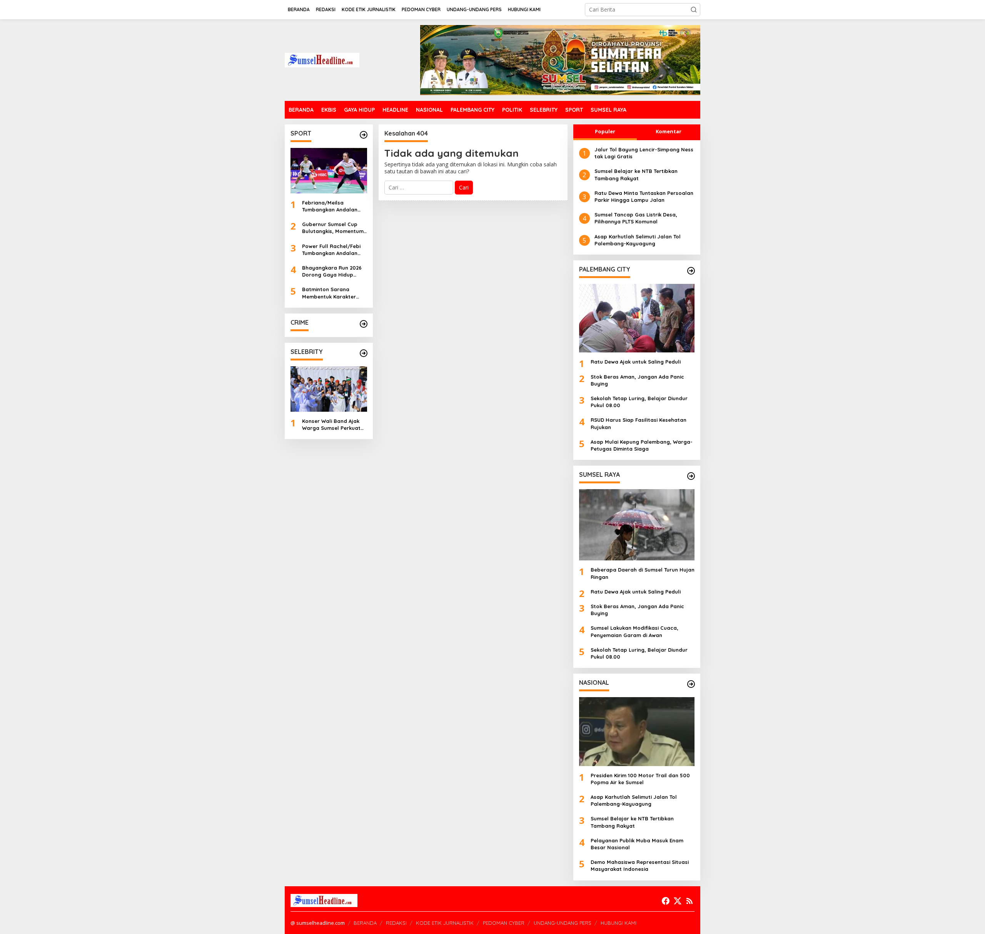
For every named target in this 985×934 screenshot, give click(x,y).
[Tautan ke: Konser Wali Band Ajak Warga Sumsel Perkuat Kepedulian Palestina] (328, 389)
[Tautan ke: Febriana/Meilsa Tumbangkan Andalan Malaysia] (328, 170)
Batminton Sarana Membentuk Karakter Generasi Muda (329, 293)
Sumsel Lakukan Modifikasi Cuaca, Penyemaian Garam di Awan (634, 631)
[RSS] (689, 901)
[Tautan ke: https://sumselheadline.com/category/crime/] (363, 324)
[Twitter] (678, 901)
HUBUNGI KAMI (618, 923)
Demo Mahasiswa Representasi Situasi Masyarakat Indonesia (640, 865)
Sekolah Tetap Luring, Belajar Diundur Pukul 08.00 (639, 401)
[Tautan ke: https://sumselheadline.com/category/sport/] (363, 134)
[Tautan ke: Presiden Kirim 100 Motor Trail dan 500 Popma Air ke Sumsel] (637, 731)
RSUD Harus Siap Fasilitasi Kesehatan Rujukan (638, 423)
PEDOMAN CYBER (503, 923)
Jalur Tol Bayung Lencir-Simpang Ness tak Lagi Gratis (643, 152)
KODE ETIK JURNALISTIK (445, 923)
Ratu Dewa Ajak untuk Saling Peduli (636, 362)
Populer (605, 131)
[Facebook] (666, 901)
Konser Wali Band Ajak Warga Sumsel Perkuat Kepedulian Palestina (331, 424)
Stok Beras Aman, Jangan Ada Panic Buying (637, 380)
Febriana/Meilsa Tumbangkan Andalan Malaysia (329, 206)
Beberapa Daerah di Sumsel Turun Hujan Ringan (643, 573)
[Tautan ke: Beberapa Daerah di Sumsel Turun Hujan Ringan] (637, 524)
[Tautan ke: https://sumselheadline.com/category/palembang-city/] (691, 270)
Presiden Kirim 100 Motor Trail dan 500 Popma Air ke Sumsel (640, 778)
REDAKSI (396, 923)
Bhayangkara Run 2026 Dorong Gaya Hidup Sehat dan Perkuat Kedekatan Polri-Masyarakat (332, 271)
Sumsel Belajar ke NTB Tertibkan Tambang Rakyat (636, 174)
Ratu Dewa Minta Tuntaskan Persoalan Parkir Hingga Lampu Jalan (643, 196)
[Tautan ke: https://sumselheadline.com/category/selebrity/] (363, 353)
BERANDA (365, 923)
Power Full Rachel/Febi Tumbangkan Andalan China (331, 250)
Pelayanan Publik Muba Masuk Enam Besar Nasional (637, 843)
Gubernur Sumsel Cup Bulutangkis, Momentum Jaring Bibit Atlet (333, 228)
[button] (693, 9)
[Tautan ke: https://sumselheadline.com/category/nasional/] (691, 684)
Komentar (668, 131)
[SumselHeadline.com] (322, 59)
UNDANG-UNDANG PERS (562, 923)
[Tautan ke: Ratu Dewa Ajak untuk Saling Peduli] (637, 318)
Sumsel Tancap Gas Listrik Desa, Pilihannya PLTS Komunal (635, 218)
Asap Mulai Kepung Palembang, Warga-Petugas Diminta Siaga (642, 445)
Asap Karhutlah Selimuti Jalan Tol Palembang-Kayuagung (637, 239)
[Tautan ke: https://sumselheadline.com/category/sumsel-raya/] (691, 476)
